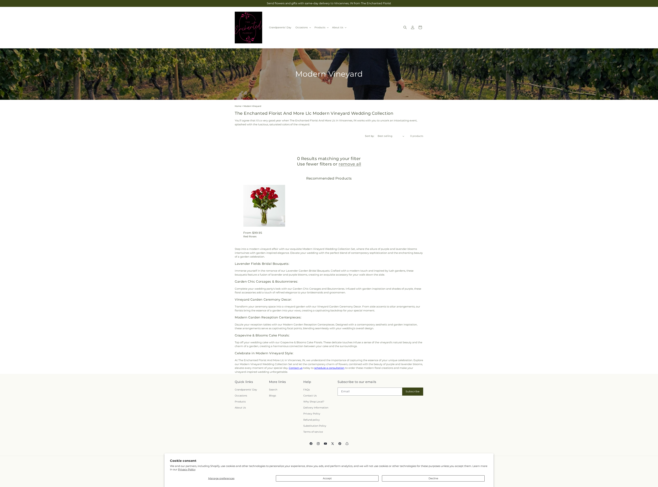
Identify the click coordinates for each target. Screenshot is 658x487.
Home (238, 106)
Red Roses (250, 236)
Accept (327, 478)
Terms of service (313, 431)
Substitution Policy (314, 425)
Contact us (295, 368)
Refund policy (311, 419)
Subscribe (413, 391)
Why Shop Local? (313, 401)
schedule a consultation (329, 368)
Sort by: (369, 136)
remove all (350, 164)
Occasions (241, 395)
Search (273, 389)
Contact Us (310, 395)
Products (240, 401)
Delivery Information (315, 407)
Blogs (272, 395)
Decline (433, 478)
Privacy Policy (187, 469)
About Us (240, 407)
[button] (302, 27)
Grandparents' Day (246, 389)
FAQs (306, 389)
